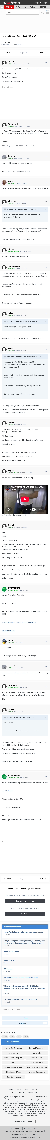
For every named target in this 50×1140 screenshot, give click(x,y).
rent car (20, 1099)
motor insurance (30, 1101)
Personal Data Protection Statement (18, 1131)
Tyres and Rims (37, 1058)
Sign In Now (25, 914)
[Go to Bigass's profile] (4, 471)
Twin (13, 1009)
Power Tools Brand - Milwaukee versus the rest (23, 932)
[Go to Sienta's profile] (4, 250)
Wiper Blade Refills (11, 952)
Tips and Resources (36, 1048)
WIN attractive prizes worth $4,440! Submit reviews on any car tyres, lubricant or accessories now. (24, 988)
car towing (14, 1101)
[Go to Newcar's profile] (4, 710)
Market (44, 7)
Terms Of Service (30, 1128)
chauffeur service (31, 1115)
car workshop (20, 1111)
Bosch (4, 1009)
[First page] (3, 52)
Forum (9, 7)
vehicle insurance (37, 1111)
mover (22, 1115)
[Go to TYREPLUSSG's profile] (4, 589)
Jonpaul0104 (14, 266)
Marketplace (33, 1092)
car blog (28, 1111)
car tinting (6, 1099)
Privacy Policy (15, 1128)
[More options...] (45, 62)
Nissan (17, 1107)
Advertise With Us (19, 1134)
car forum (27, 1097)
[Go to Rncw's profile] (4, 182)
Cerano (11, 156)
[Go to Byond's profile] (4, 63)
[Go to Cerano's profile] (4, 157)
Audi (21, 1107)
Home (11, 1089)
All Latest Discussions (37, 1072)
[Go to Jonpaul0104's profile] (4, 267)
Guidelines (39, 1131)
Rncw (10, 181)
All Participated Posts (13, 1072)
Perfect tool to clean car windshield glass (20, 978)
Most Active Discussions (13, 1067)
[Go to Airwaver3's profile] (4, 125)
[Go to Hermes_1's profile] (4, 686)
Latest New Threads (13, 1077)
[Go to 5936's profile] (4, 641)
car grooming (27, 1099)
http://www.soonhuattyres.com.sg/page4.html (19, 622)
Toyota (7, 1107)
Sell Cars (30, 7)
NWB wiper (8, 969)
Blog (18, 7)
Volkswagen (36, 1107)
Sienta (11, 249)
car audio (44, 1109)
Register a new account (25, 901)
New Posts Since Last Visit (37, 1067)
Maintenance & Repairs (13, 1058)
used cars (33, 1103)
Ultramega (13, 201)
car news (21, 1105)
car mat (21, 1101)
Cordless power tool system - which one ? (20, 999)
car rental (37, 1109)
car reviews (12, 1105)
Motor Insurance (18, 1092)
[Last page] (47, 52)
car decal (42, 1099)
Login (45, 3)
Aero (9, 1009)
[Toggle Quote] (5, 209)
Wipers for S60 (9, 960)
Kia (25, 1107)
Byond (11, 62)
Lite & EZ (13, 1062)
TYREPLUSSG (14, 588)
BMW (12, 1109)
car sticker (38, 1113)
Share (25, 1018)
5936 (10, 640)
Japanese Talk (13, 1053)
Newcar (11, 709)
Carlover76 (8, 42)
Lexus (43, 1107)
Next (42, 53)
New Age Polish (37, 1062)
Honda (12, 1107)
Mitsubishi (6, 1109)
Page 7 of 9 (24, 53)
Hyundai (29, 1107)
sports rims (13, 1099)
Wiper (18, 1009)
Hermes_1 (12, 685)
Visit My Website (8, 630)
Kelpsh (11, 313)
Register (38, 3)
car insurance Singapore (27, 1113)
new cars (40, 1103)
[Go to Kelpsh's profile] (4, 314)
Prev (8, 53)
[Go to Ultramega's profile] (4, 202)
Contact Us (33, 1134)
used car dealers (10, 1111)
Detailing (20, 44)
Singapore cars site (13, 1103)
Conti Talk (37, 1053)
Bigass (11, 470)
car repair (35, 1099)
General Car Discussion (13, 1048)
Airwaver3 (13, 124)
